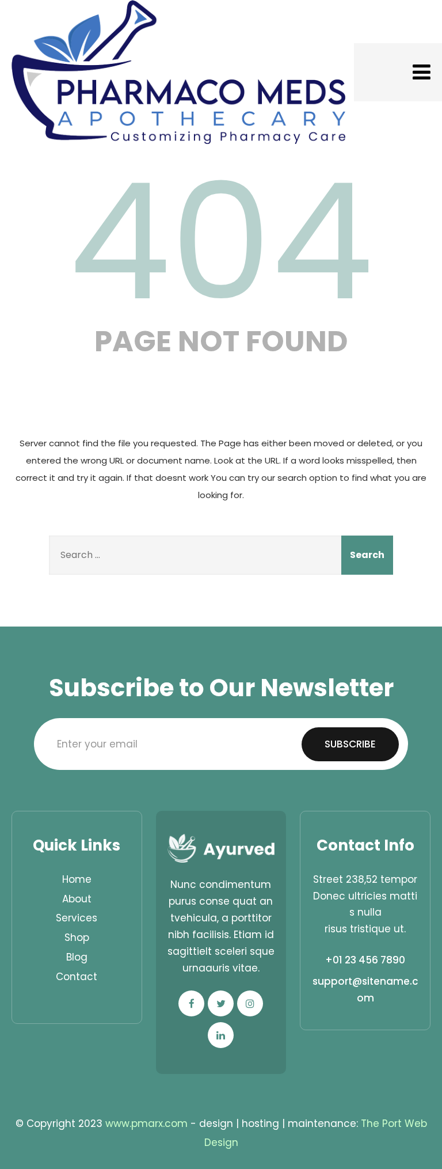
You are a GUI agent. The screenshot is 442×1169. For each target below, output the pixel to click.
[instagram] (250, 1003)
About (77, 899)
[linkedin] (221, 1035)
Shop (76, 937)
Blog (76, 957)
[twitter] (221, 1003)
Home (77, 879)
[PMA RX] (178, 72)
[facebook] (191, 1003)
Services (76, 918)
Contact (76, 977)
